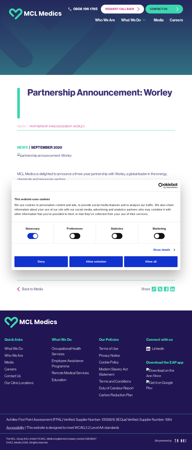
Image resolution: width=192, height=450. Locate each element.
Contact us (158, 9)
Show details (161, 249)
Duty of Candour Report (116, 388)
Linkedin (158, 349)
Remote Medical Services (70, 373)
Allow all (151, 261)
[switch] (75, 236)
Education (59, 380)
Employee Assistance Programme (68, 363)
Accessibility (15, 428)
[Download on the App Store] (161, 372)
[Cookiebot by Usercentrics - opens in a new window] (161, 185)
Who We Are (105, 20)
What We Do (131, 20)
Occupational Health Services (66, 351)
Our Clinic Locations (19, 383)
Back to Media (32, 289)
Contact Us (12, 376)
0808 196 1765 (85, 9)
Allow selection (96, 261)
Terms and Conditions (115, 381)
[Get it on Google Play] (161, 384)
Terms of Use (108, 349)
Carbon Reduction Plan (116, 395)
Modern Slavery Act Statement (113, 372)
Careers (176, 20)
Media (159, 20)
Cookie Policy (109, 362)
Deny (41, 261)
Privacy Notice (109, 355)
